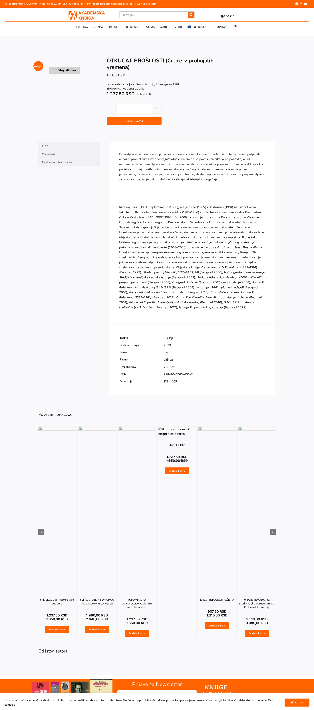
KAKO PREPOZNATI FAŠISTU (217, 600)
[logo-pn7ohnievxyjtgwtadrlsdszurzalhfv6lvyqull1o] (87, 13)
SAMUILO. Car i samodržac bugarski (57, 601)
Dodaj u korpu (134, 120)
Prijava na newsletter (144, 4)
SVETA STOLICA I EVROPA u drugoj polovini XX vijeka (97, 601)
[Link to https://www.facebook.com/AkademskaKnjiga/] (296, 3)
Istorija (127, 84)
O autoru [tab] (48, 154)
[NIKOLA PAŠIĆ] (177, 429)
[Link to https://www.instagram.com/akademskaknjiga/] (301, 3)
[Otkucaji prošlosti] (64, 61)
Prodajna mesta (16, 4)
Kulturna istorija (143, 84)
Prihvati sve (297, 702)
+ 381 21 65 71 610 (82, 4)
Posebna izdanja (133, 88)
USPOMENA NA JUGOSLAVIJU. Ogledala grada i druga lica (137, 603)
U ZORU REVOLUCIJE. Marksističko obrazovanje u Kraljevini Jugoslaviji (256, 603)
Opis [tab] (45, 146)
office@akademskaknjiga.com (112, 4)
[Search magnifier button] (191, 15)
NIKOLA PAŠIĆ (177, 445)
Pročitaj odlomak (65, 70)
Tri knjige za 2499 (167, 84)
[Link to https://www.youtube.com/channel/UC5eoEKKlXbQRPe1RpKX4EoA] (305, 3)
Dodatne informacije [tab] (57, 162)
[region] (157, 701)
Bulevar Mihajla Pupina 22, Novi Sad (48, 4)
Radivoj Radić (116, 75)
